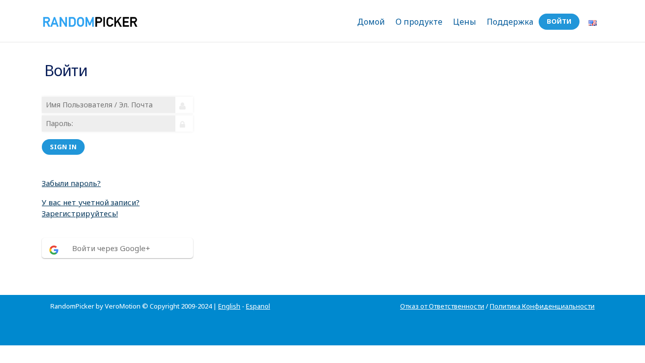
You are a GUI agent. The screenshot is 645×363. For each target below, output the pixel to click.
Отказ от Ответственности (442, 306)
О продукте (419, 21)
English (229, 306)
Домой (371, 21)
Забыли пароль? (71, 183)
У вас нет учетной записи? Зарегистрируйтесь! (91, 208)
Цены (464, 21)
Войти (559, 21)
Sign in (63, 146)
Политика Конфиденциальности (542, 306)
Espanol (258, 306)
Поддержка (510, 21)
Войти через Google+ (111, 248)
